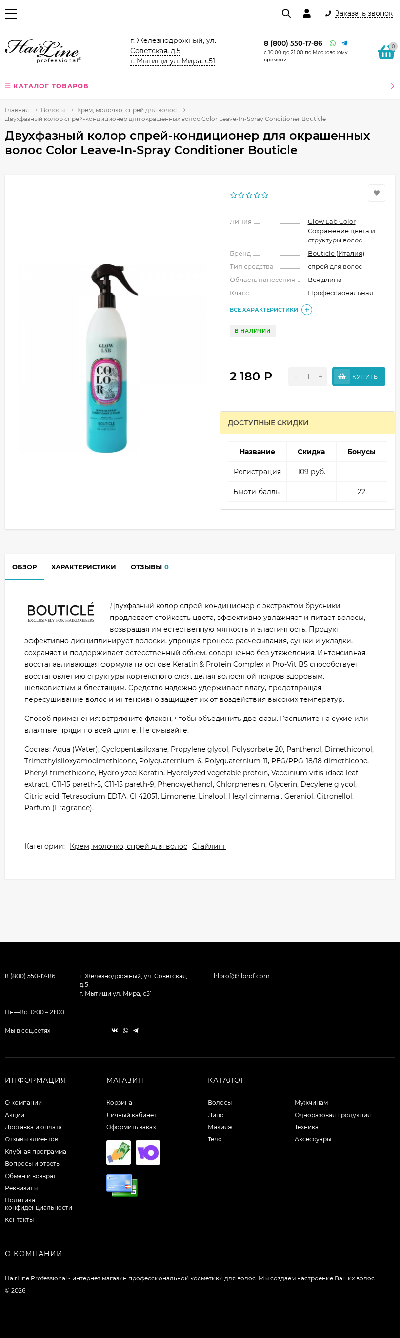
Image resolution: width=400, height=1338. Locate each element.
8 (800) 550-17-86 (293, 43)
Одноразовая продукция (333, 1114)
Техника (307, 1127)
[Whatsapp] (333, 44)
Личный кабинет (131, 1114)
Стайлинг (209, 846)
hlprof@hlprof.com (242, 975)
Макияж (220, 1127)
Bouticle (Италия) (336, 253)
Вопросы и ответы (32, 1163)
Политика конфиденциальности (38, 1204)
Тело (215, 1139)
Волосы (53, 110)
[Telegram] (344, 44)
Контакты (19, 1219)
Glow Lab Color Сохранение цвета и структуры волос (341, 231)
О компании (23, 1102)
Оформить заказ (131, 1127)
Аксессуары (313, 1139)
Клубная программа (35, 1151)
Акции (14, 1114)
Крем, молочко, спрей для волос (127, 110)
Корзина (119, 1102)
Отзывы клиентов (31, 1139)
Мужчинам (311, 1102)
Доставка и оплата (33, 1127)
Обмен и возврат (30, 1175)
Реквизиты (21, 1188)
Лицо (216, 1114)
